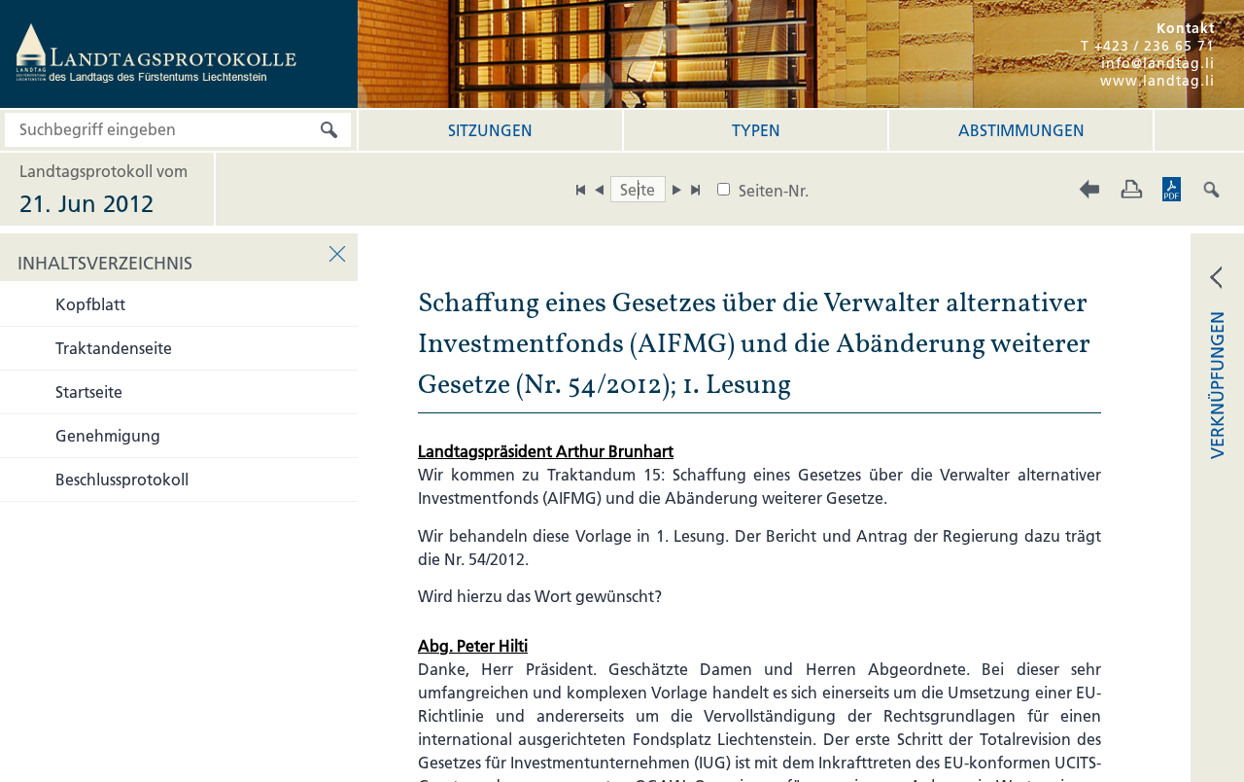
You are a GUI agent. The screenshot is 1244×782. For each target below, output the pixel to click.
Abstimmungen (1021, 130)
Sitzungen (490, 130)
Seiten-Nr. (774, 190)
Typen (756, 130)
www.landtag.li (1157, 80)
